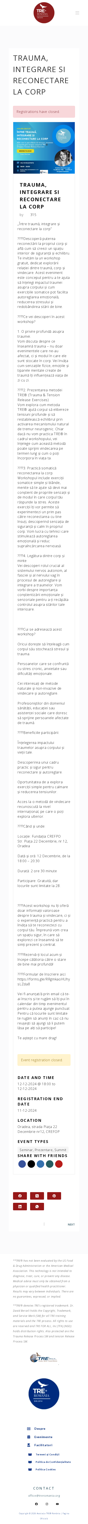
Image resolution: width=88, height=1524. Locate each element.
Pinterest (59, 1164)
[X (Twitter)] (37, 1196)
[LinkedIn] (20, 1206)
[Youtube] (57, 1504)
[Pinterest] (54, 1196)
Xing (49, 1164)
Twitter (31, 1164)
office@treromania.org (44, 1495)
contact (44, 1488)
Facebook (22, 1164)
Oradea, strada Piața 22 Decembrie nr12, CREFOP (39, 1129)
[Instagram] (47, 1504)
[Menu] (77, 13)
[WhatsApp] (37, 1206)
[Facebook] (20, 1196)
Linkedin (40, 1164)
